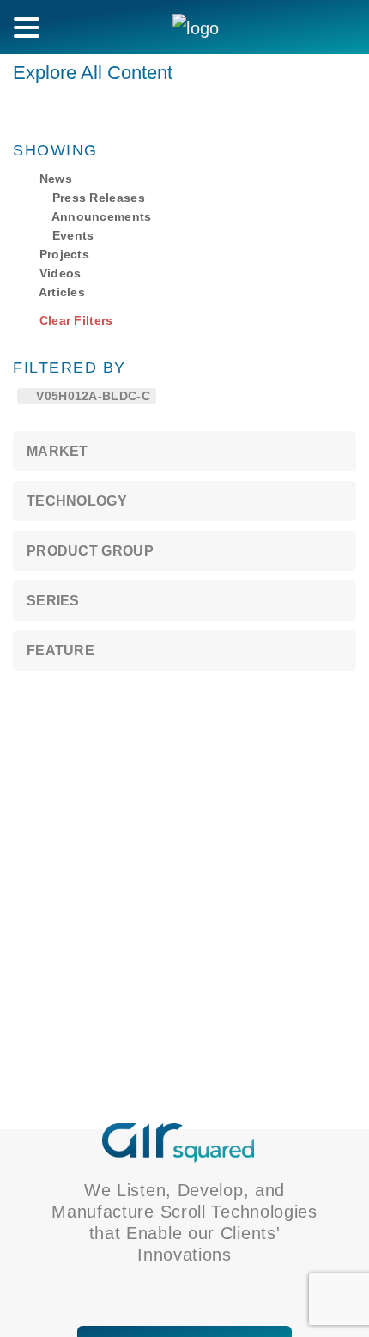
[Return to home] (178, 1141)
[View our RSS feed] (182, 1291)
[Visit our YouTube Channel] (206, 1291)
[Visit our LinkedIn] (158, 1291)
